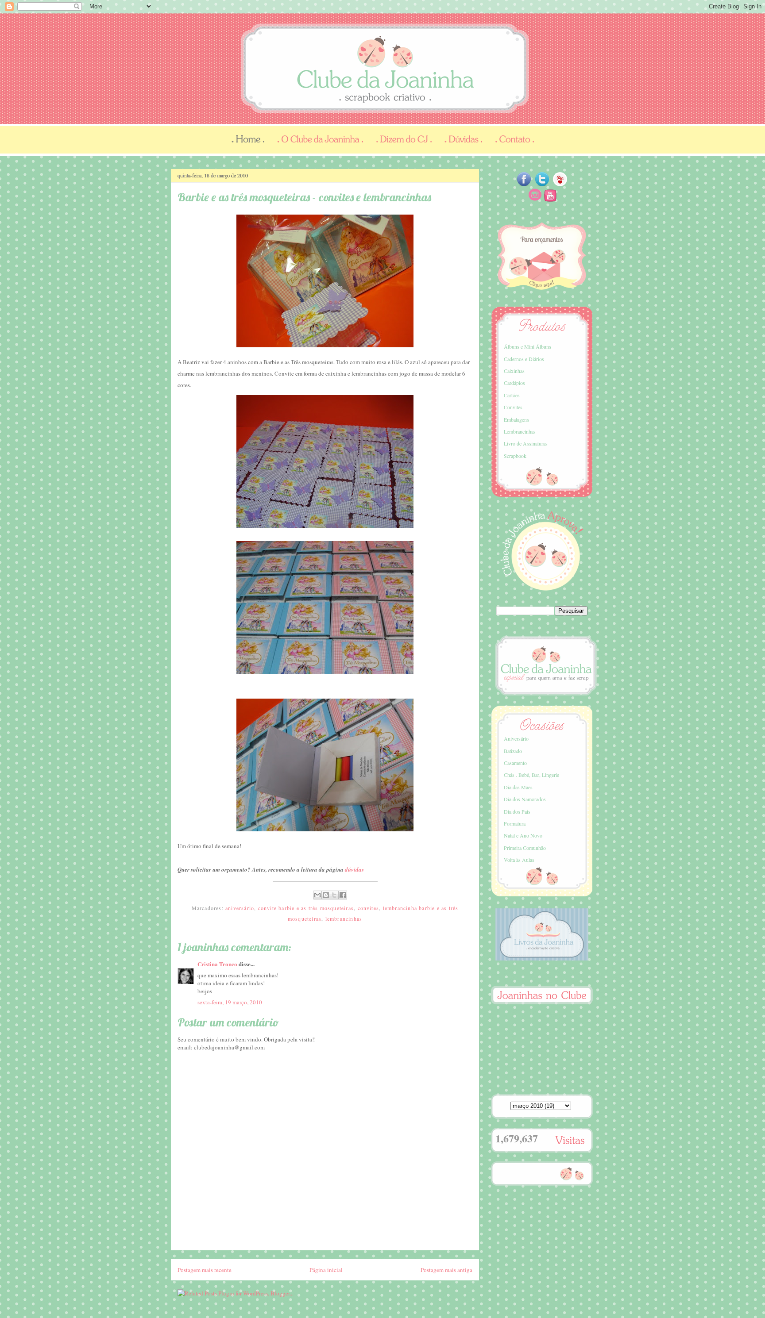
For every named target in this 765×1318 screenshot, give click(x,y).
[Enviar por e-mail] (317, 895)
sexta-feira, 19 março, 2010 (229, 1002)
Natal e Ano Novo (523, 835)
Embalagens (516, 419)
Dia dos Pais (517, 811)
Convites (513, 407)
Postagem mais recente (205, 1270)
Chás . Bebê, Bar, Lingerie (531, 774)
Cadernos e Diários (524, 358)
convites (368, 907)
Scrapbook (515, 455)
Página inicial (326, 1270)
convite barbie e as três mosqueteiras (306, 907)
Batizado (513, 750)
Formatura (514, 823)
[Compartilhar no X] (334, 895)
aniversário (239, 907)
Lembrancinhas (520, 431)
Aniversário (516, 738)
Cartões (512, 395)
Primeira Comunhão (525, 847)
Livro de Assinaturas (526, 443)
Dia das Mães (518, 787)
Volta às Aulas (519, 859)
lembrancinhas (344, 918)
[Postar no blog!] (325, 895)
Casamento (515, 762)
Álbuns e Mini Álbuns (527, 346)
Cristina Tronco (217, 964)
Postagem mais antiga (446, 1270)
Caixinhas (514, 370)
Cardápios (514, 382)
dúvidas (354, 869)
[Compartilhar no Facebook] (342, 895)
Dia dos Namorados (525, 799)
